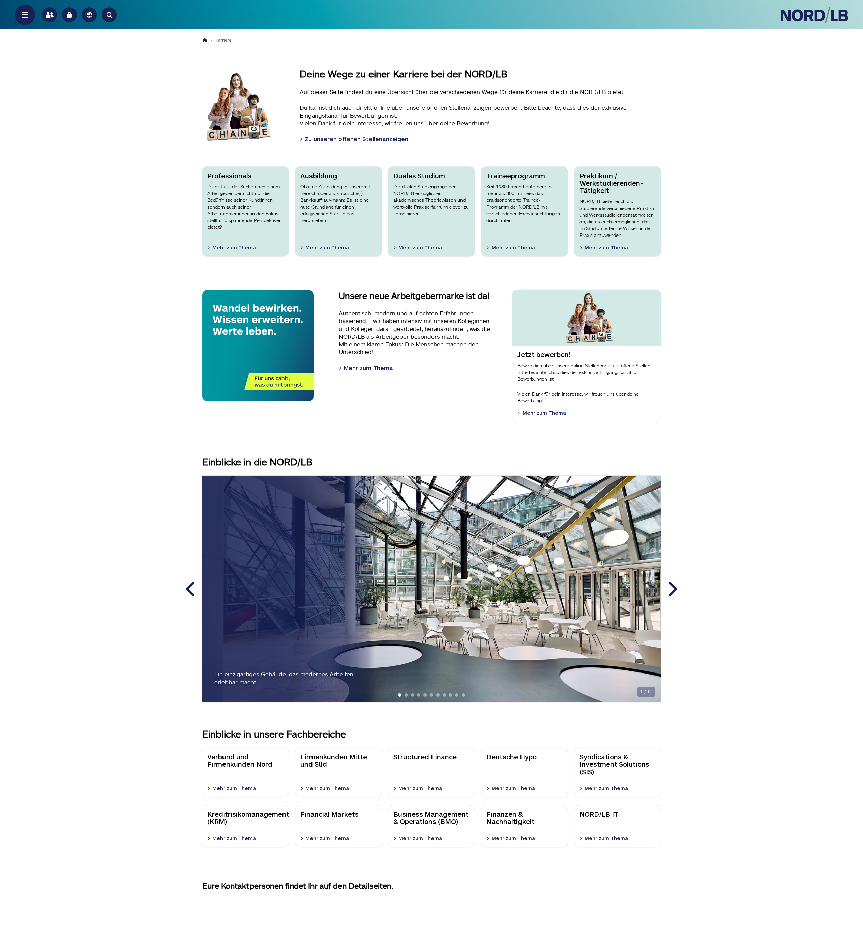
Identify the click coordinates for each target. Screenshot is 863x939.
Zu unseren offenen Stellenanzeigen (356, 138)
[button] (109, 14)
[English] (89, 14)
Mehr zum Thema (368, 367)
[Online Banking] (69, 14)
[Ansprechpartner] (49, 14)
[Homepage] (204, 40)
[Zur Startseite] (814, 15)
